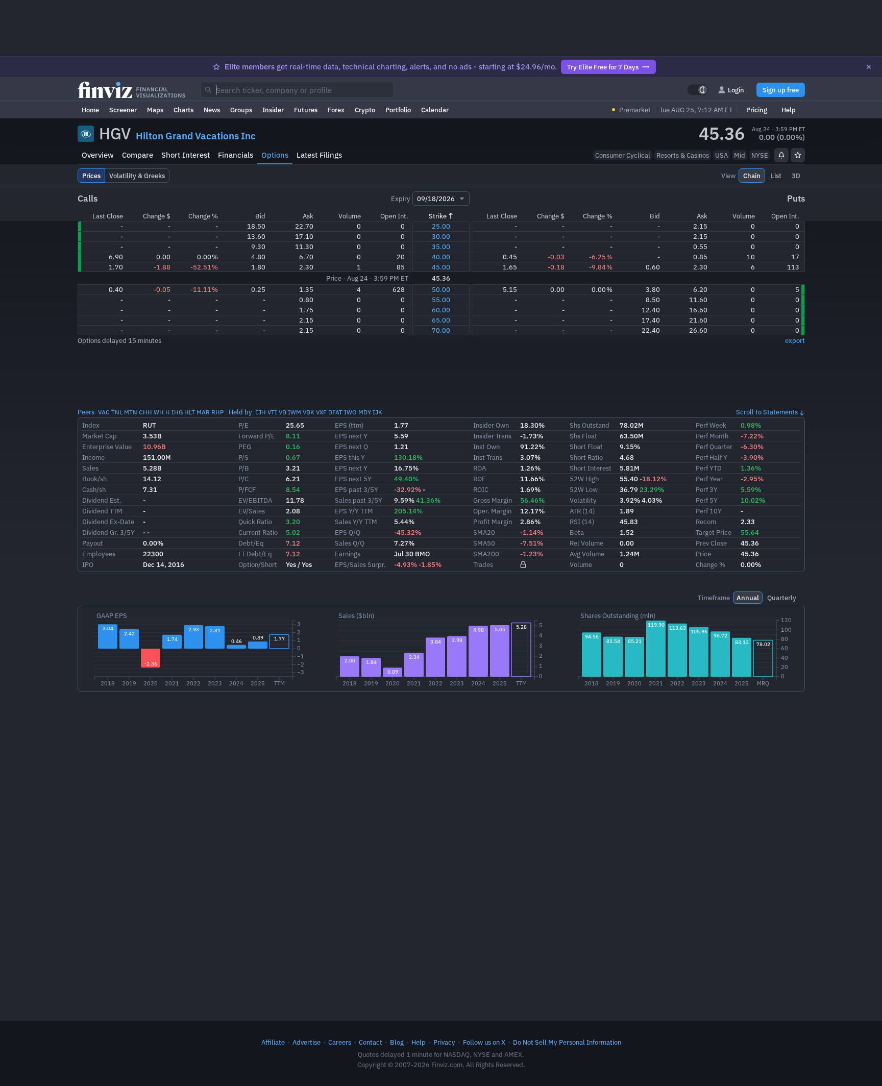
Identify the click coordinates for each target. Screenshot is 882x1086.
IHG (177, 412)
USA (721, 155)
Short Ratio (586, 457)
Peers (86, 412)
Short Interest (185, 155)
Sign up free (781, 90)
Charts (183, 110)
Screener (123, 110)
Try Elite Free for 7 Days (603, 67)
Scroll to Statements (767, 412)
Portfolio (398, 110)
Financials (235, 155)
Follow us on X (484, 1042)
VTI (272, 412)
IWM (294, 412)
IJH (261, 412)
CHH (145, 412)
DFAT (335, 412)
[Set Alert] (781, 155)
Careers (339, 1042)
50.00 (441, 289)
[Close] (869, 67)
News (212, 110)
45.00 (441, 267)
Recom (706, 521)
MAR (203, 412)
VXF (321, 412)
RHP (217, 412)
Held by (240, 412)
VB (282, 412)
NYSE (759, 155)
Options (274, 155)
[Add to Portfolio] (798, 155)
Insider (273, 110)
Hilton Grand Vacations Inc (196, 136)
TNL (116, 412)
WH (159, 412)
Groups (241, 110)
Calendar (435, 110)
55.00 (441, 299)
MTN (130, 412)
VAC (104, 412)
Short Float (586, 446)
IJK (377, 412)
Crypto (365, 110)
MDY (364, 412)
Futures (305, 110)
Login (736, 90)
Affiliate (273, 1042)
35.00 (441, 246)
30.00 (441, 236)
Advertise (306, 1042)
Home (90, 110)
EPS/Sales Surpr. (360, 564)
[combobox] (297, 90)
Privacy (444, 1042)
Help (788, 110)
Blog (397, 1042)
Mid (739, 155)
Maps (155, 110)
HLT (189, 412)
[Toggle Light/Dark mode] (697, 89)
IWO (350, 412)
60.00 (441, 310)
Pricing (756, 110)
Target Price (713, 532)
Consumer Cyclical (622, 155)
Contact (370, 1042)
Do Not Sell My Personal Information (567, 1042)
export (795, 340)
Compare (137, 155)
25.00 (441, 226)
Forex (336, 110)
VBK (308, 412)
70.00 (441, 330)
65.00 (441, 320)
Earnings (347, 554)
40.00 (441, 257)
